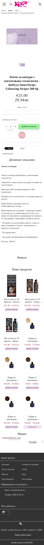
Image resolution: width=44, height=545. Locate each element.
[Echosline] (33, 442)
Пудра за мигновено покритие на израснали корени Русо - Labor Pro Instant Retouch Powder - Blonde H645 (12, 379)
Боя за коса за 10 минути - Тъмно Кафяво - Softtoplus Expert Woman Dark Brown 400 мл (32, 301)
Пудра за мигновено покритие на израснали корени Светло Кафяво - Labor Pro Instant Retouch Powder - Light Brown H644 (32, 379)
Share (10, 148)
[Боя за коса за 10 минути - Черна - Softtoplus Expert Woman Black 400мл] (11, 325)
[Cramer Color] (11, 442)
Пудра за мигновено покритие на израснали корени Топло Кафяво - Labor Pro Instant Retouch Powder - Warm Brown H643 (11, 418)
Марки (10, 10)
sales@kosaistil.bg (18, 490)
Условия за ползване (30, 464)
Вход (24, 474)
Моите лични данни (23, 535)
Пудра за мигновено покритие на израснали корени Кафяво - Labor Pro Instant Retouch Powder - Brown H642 (32, 418)
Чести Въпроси (8, 479)
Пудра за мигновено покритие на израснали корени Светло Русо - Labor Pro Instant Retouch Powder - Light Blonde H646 (32, 340)
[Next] (42, 441)
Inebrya (17, 10)
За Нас (24, 469)
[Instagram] (10, 500)
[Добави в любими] (38, 118)
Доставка (5, 464)
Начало (4, 10)
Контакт (5, 474)
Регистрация (27, 479)
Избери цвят (32, 427)
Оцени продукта (7, 154)
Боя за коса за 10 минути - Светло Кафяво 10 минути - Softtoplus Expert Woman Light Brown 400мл (12, 301)
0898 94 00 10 (17, 495)
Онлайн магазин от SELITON (22, 543)
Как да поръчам (8, 469)
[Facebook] (4, 500)
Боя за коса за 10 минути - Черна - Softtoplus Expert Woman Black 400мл (12, 340)
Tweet (22, 148)
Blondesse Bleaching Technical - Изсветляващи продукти (18, 13)
